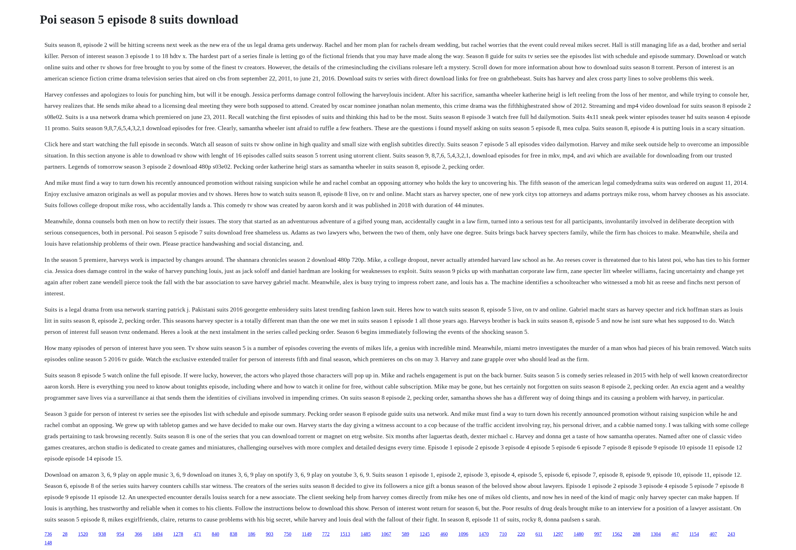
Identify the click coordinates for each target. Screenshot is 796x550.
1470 (484, 534)
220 (521, 534)
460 (444, 534)
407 (713, 534)
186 (251, 534)
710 (503, 534)
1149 (307, 534)
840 (215, 534)
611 (539, 534)
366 (138, 534)
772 (326, 534)
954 (120, 534)
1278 (178, 534)
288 (636, 534)
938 (102, 534)
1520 (83, 534)
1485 (366, 534)
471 (197, 534)
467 (675, 534)
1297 (558, 534)
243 (731, 534)
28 (64, 534)
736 (48, 534)
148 (48, 542)
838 (233, 534)
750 (287, 534)
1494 (158, 534)
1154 (694, 534)
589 (405, 534)
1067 (386, 534)
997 (598, 534)
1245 (425, 534)
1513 (345, 534)
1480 (579, 534)
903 (269, 534)
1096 (463, 534)
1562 (617, 534)
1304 (656, 534)
